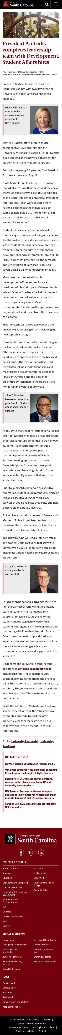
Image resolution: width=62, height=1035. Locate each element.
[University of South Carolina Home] (18, 4)
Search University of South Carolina (46, 4)
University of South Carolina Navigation (55, 4)
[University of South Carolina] (31, 839)
